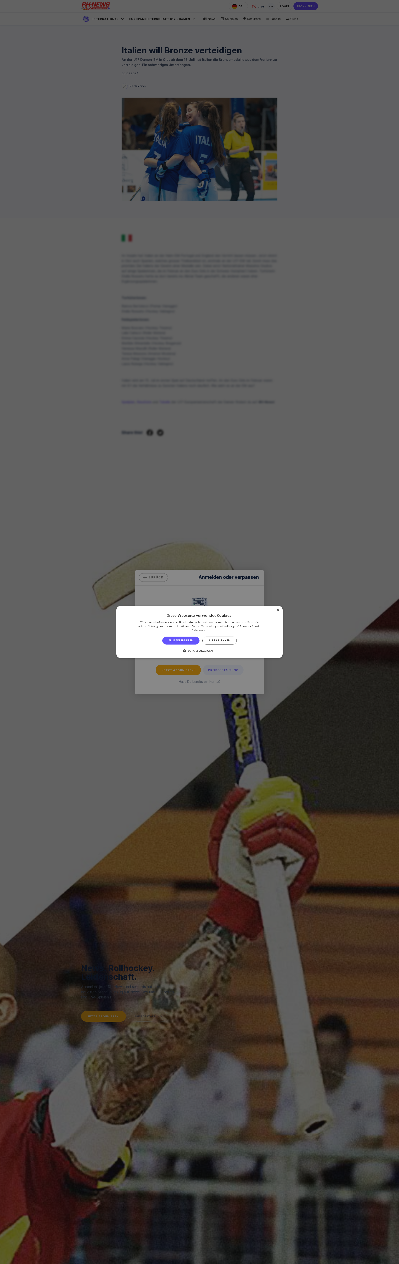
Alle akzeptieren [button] (181, 640)
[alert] (199, 632)
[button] (199, 651)
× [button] (278, 610)
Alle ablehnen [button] (219, 640)
